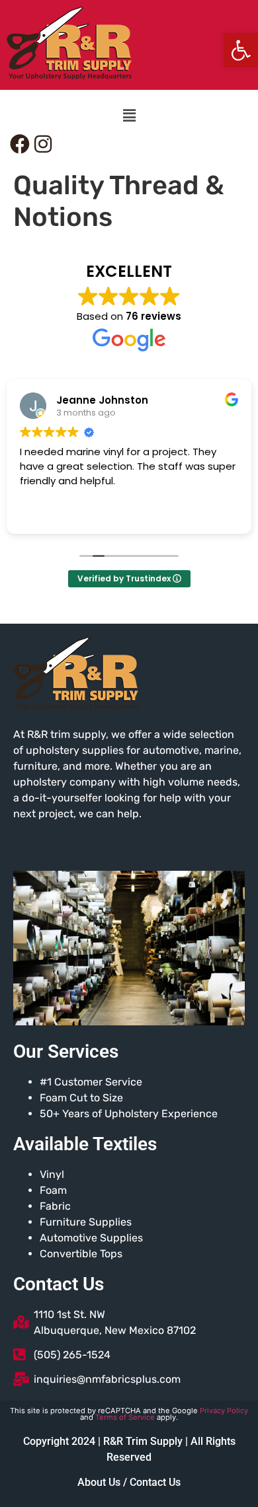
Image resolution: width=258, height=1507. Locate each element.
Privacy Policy (224, 1410)
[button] (241, 50)
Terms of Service (125, 1417)
